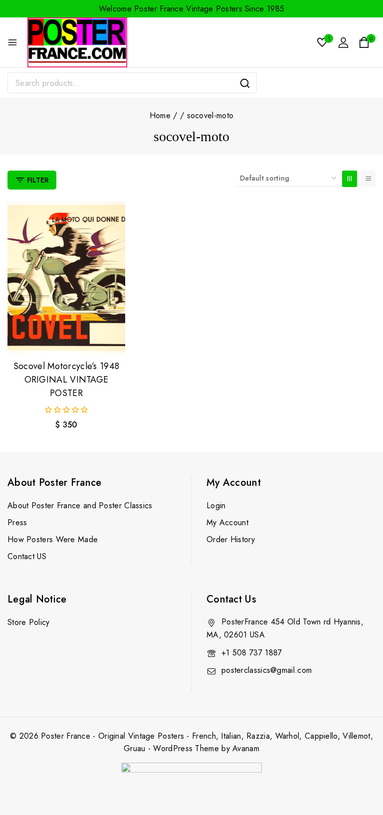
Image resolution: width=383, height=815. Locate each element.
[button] (66, 337)
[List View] (368, 179)
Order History (230, 539)
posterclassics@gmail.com (266, 670)
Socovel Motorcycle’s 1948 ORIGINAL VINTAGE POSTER (66, 380)
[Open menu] (12, 42)
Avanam (245, 748)
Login (216, 505)
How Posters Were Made (52, 539)
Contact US (26, 556)
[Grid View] (349, 179)
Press (17, 522)
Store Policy (28, 622)
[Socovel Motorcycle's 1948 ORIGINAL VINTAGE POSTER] (66, 278)
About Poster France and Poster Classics (80, 505)
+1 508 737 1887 (251, 652)
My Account (227, 522)
